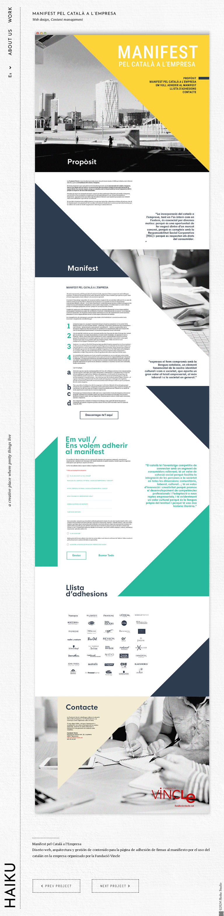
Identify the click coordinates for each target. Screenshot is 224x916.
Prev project (58, 886)
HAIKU (11, 885)
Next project (113, 886)
